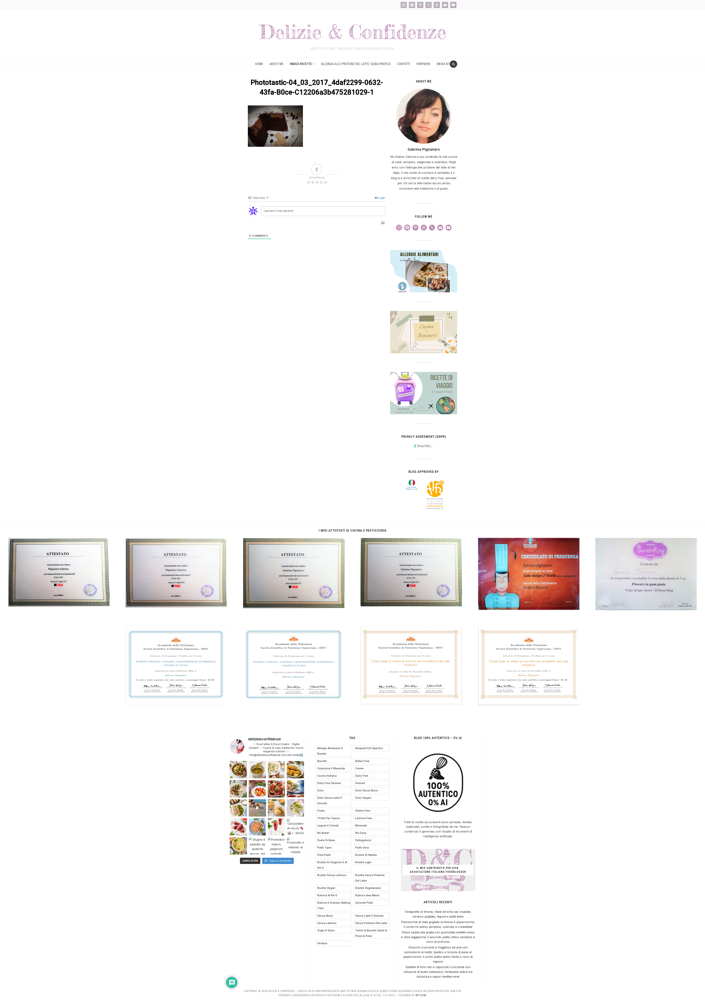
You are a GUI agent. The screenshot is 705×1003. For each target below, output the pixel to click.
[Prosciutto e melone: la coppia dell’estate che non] (295, 846)
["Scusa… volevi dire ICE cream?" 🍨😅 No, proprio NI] (276, 808)
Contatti (403, 64)
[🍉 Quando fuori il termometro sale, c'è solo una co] (238, 827)
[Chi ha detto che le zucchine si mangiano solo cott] (295, 808)
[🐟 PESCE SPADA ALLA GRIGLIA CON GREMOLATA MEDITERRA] (238, 788)
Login (381, 197)
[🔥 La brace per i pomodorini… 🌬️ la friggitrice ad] (257, 788)
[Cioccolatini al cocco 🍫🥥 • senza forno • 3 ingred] (295, 827)
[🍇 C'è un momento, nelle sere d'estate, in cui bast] (276, 788)
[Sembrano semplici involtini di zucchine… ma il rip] (276, 769)
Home (259, 64)
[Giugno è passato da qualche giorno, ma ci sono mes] (257, 846)
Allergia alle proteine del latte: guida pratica (356, 64)
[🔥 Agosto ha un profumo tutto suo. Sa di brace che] (295, 788)
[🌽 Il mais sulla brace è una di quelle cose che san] (295, 769)
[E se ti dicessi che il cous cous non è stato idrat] (257, 827)
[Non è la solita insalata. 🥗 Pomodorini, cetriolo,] (238, 769)
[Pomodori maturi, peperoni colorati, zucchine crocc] (276, 846)
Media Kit (443, 64)
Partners (423, 64)
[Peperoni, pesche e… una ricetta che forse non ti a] (238, 846)
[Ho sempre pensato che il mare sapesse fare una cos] (257, 808)
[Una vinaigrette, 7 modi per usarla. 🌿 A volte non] (257, 769)
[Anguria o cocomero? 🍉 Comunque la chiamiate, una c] (276, 827)
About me (276, 64)
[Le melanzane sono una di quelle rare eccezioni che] (238, 808)
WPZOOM (420, 995)
